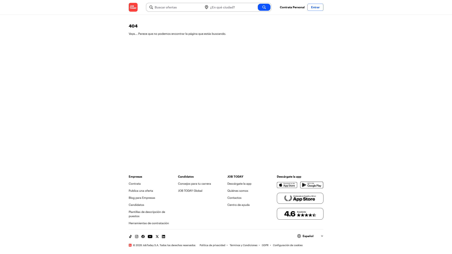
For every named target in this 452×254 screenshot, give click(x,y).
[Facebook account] (143, 236)
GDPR (265, 245)
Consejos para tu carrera (194, 183)
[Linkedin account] (163, 236)
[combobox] (177, 7)
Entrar (315, 7)
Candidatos (136, 204)
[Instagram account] (136, 236)
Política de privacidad (212, 245)
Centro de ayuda (238, 204)
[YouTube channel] (150, 236)
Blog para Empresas (142, 197)
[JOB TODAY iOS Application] (287, 185)
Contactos (234, 197)
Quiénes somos (237, 190)
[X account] (157, 236)
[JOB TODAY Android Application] (311, 185)
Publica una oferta (141, 190)
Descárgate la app (239, 183)
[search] (264, 7)
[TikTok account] (130, 236)
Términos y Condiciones (243, 245)
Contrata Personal (292, 7)
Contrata (135, 183)
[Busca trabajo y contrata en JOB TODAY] (133, 7)
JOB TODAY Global (190, 190)
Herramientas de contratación (149, 223)
